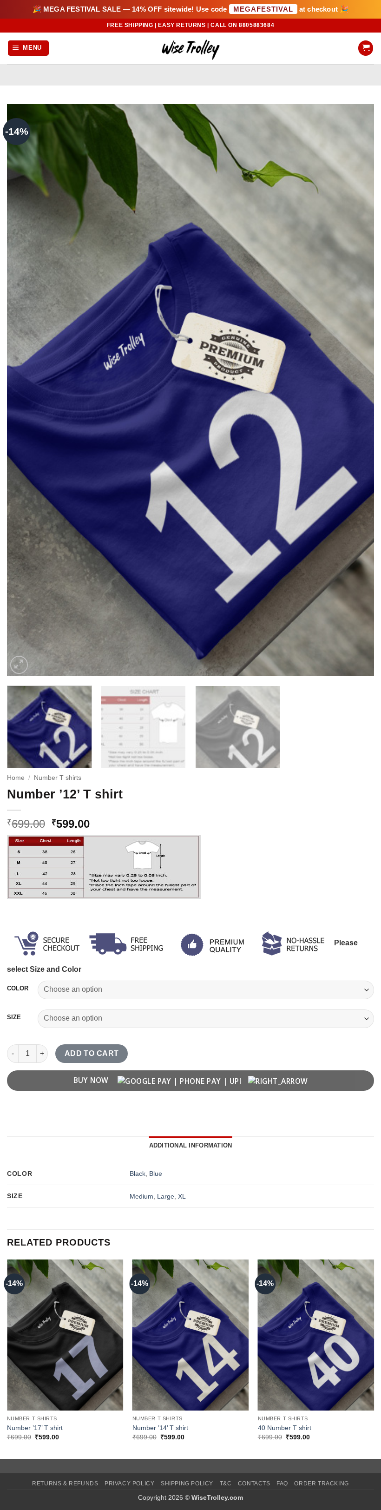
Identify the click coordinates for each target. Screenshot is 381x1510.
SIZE (14, 1017)
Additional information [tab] (190, 1145)
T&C (226, 1483)
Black (137, 1173)
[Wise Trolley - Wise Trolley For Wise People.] (190, 48)
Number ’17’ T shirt (35, 1427)
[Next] (355, 390)
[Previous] (26, 390)
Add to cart (92, 1053)
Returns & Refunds (65, 1483)
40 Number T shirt (284, 1427)
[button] (28, 48)
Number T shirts (57, 777)
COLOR (17, 988)
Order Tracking (321, 1483)
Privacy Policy (130, 1483)
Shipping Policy (187, 1483)
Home (16, 777)
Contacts (254, 1483)
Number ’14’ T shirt (160, 1427)
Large (165, 1196)
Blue (155, 1173)
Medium (141, 1196)
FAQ (282, 1483)
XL (182, 1196)
